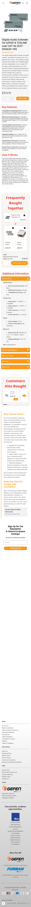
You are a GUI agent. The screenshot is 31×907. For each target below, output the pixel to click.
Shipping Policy (7, 753)
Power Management (15, 827)
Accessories (6, 734)
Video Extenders (7, 736)
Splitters (4, 741)
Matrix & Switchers (7, 728)
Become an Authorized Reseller (12, 762)
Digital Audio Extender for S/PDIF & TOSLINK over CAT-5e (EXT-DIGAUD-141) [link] (16, 216)
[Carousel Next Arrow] (25, 21)
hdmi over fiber (22, 903)
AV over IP (5, 726)
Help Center (6, 770)
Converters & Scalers (8, 739)
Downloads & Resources (9, 772)
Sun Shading (15, 833)
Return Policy (6, 755)
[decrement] (5, 98)
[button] (3, 3)
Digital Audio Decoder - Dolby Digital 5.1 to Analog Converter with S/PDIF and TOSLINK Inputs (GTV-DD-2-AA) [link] (21, 243)
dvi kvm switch (12, 903)
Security (15, 829)
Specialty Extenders (8, 732)
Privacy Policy (6, 757)
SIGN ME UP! (15, 548)
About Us (5, 751)
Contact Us (5, 779)
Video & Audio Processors (10, 730)
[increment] (12, 98)
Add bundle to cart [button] (19, 263)
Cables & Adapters (8, 743)
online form (16, 514)
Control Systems (15, 822)
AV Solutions (15, 844)
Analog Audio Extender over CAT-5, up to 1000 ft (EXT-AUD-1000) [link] (9, 243)
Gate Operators (15, 824)
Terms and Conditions (9, 760)
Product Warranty (7, 774)
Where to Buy (6, 776)
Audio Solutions (15, 837)
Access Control (15, 835)
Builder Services (15, 840)
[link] (7, 217)
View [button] (16, 399)
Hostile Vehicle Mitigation (15, 831)
